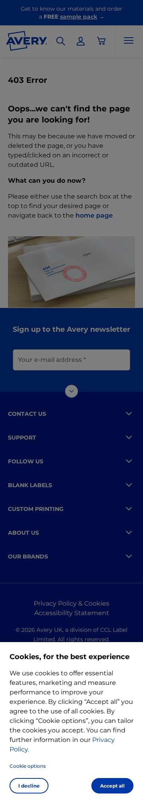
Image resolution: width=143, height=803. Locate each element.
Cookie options (28, 766)
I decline (29, 786)
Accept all (112, 786)
